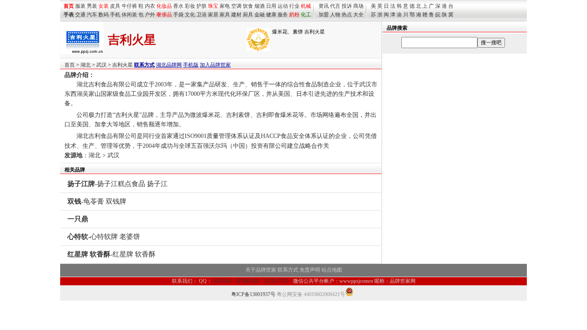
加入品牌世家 (215, 65)
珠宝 (213, 6)
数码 (103, 15)
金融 (259, 15)
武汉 (101, 65)
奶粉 (294, 15)
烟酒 (259, 6)
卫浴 (201, 15)
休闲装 (129, 15)
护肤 (201, 6)
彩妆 (190, 6)
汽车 (92, 15)
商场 (358, 6)
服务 (283, 15)
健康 (271, 15)
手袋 (178, 15)
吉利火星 (122, 65)
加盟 (323, 15)
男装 (92, 6)
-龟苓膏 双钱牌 (96, 201)
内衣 (150, 6)
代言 (335, 6)
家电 (225, 6)
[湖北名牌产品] (258, 49)
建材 (236, 15)
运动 (283, 6)
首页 (69, 65)
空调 (236, 6)
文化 (190, 15)
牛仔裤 (129, 6)
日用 (271, 6)
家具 (225, 15)
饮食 (248, 6)
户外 (150, 15)
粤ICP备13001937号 (253, 294)
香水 (178, 6)
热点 (347, 15)
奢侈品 (164, 15)
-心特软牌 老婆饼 (103, 236)
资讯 (323, 6)
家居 (213, 15)
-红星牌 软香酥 (111, 254)
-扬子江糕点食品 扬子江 (117, 183)
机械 (306, 6)
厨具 (248, 15)
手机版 (191, 65)
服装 (80, 6)
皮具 (115, 6)
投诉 (347, 6)
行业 (294, 6)
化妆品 (164, 6)
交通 (80, 15)
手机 (115, 15)
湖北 (85, 65)
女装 (103, 6)
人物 (335, 15)
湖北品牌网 (169, 65)
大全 (358, 15)
